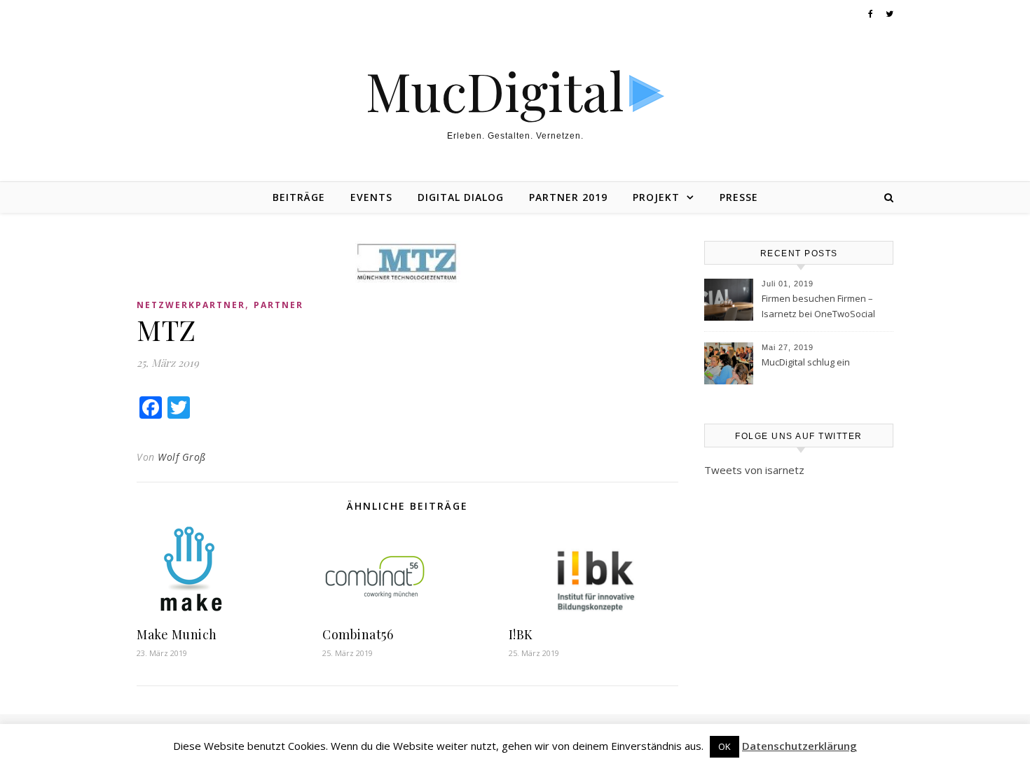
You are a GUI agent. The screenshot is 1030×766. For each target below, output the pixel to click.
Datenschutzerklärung (799, 746)
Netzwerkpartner (191, 305)
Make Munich (177, 634)
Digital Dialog (461, 197)
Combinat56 (357, 634)
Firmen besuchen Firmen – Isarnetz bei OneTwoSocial (818, 306)
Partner (278, 305)
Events (371, 197)
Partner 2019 (568, 197)
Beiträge (299, 197)
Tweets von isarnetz (754, 470)
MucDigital (495, 90)
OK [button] (724, 746)
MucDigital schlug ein (806, 362)
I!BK (521, 634)
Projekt (656, 197)
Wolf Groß (182, 457)
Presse (739, 197)
